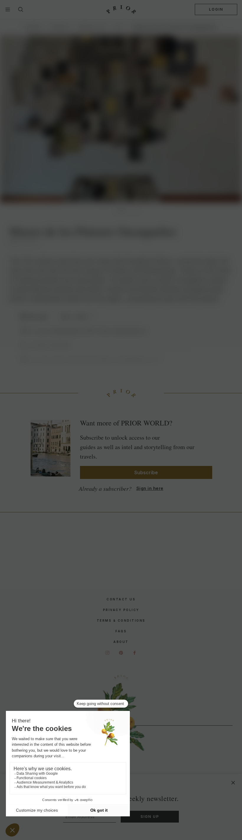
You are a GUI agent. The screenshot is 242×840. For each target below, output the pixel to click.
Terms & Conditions (121, 620)
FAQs (121, 631)
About (121, 642)
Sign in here (149, 488)
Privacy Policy (121, 610)
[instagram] (107, 653)
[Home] (121, 9)
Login (216, 9)
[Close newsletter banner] (233, 783)
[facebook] (135, 653)
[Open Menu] (7, 9)
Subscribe (146, 472)
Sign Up (149, 816)
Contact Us (121, 599)
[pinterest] (121, 653)
